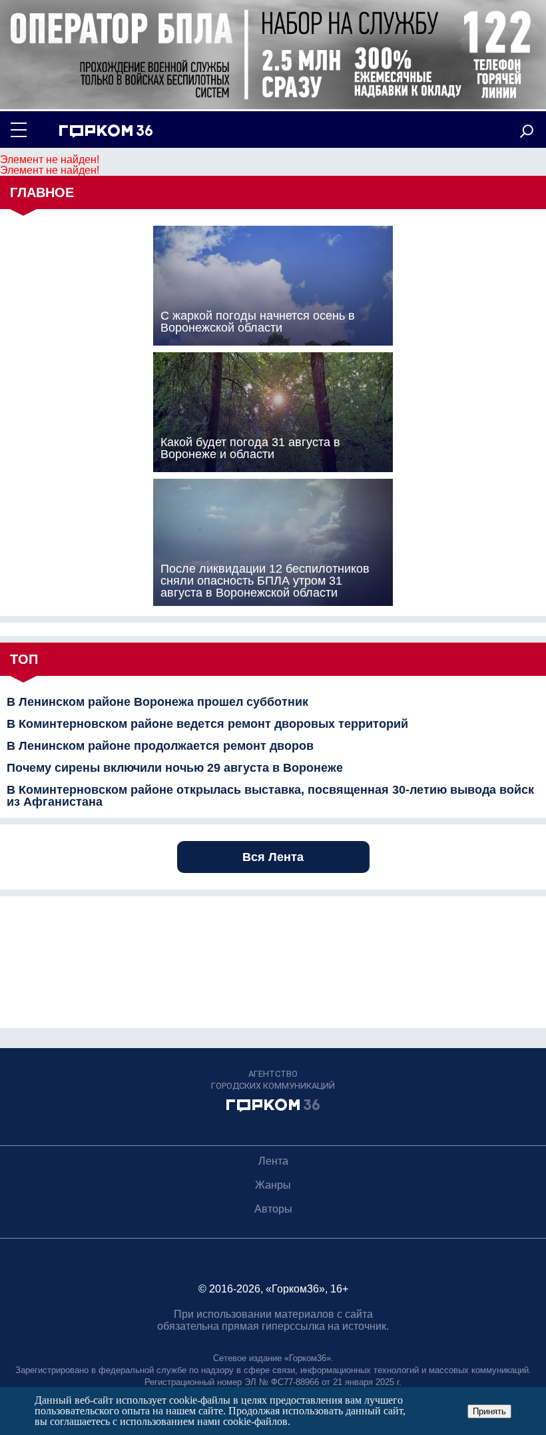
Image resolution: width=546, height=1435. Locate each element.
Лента (273, 1161)
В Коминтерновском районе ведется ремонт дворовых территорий (207, 724)
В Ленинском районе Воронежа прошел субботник (157, 702)
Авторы (273, 1209)
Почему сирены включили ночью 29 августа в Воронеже (175, 768)
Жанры (273, 1185)
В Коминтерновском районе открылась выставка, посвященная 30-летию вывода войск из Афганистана (270, 796)
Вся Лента (273, 857)
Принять (489, 1411)
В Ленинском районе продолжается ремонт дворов (160, 746)
